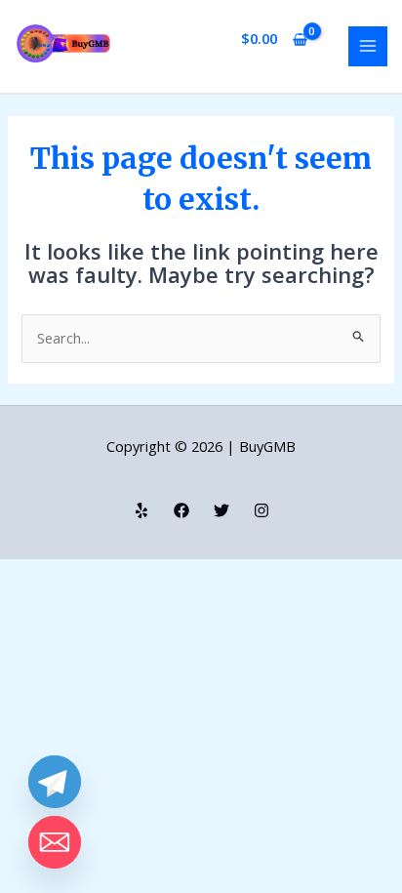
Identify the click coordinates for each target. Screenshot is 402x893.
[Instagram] (261, 510)
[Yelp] (141, 510)
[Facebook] (181, 510)
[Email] (54, 842)
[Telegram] (54, 781)
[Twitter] (221, 510)
